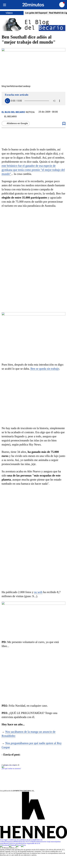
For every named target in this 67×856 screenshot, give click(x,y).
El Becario (10, 116)
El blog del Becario (13, 112)
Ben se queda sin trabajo (44, 368)
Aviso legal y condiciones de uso (10, 840)
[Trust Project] (9, 765)
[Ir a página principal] (33, 5)
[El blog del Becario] (33, 24)
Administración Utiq (43, 842)
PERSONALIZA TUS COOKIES (25, 842)
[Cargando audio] (7, 100)
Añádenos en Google (17, 123)
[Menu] (4, 4)
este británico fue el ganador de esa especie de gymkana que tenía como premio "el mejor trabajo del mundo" (33, 170)
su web (38, 592)
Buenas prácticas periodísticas (14, 843)
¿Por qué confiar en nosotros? (11, 769)
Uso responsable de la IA (32, 843)
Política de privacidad (28, 840)
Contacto (52, 842)
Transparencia (9, 842)
